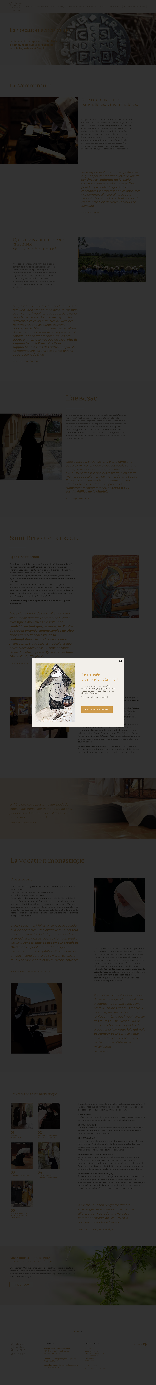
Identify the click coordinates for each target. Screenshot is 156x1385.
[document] (78, 692)
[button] (120, 661)
